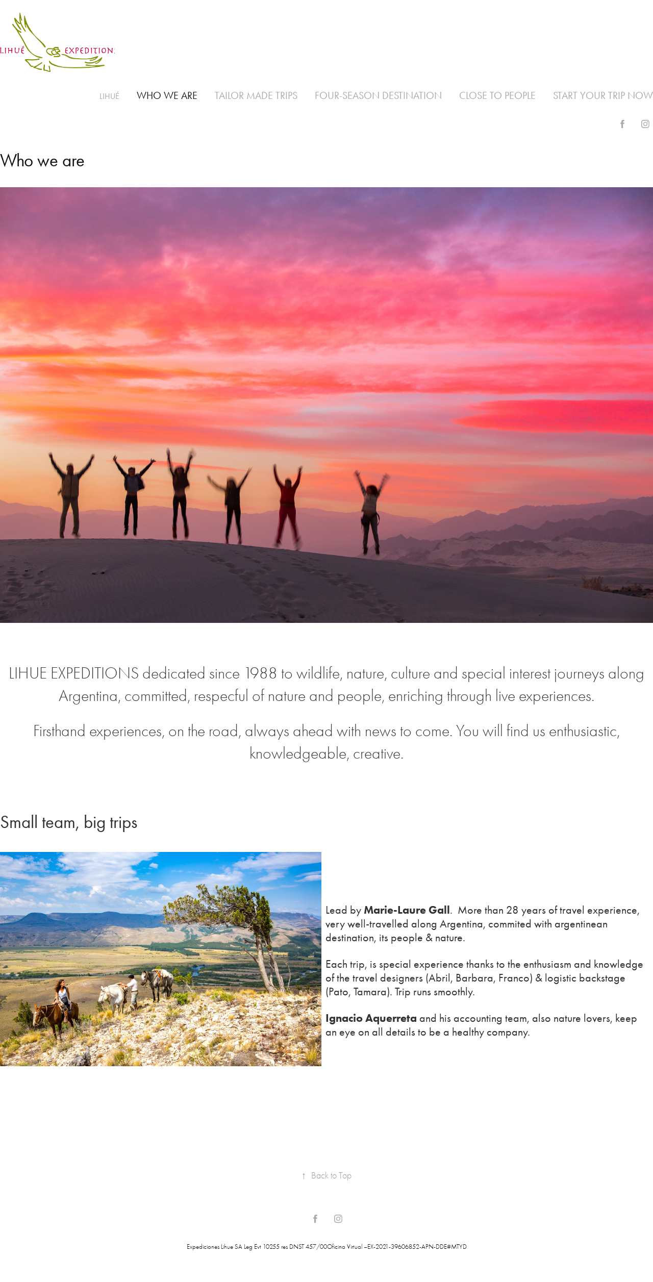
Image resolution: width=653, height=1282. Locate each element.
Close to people (497, 95)
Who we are (167, 95)
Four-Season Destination (378, 95)
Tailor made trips (256, 95)
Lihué (109, 96)
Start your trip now (603, 95)
